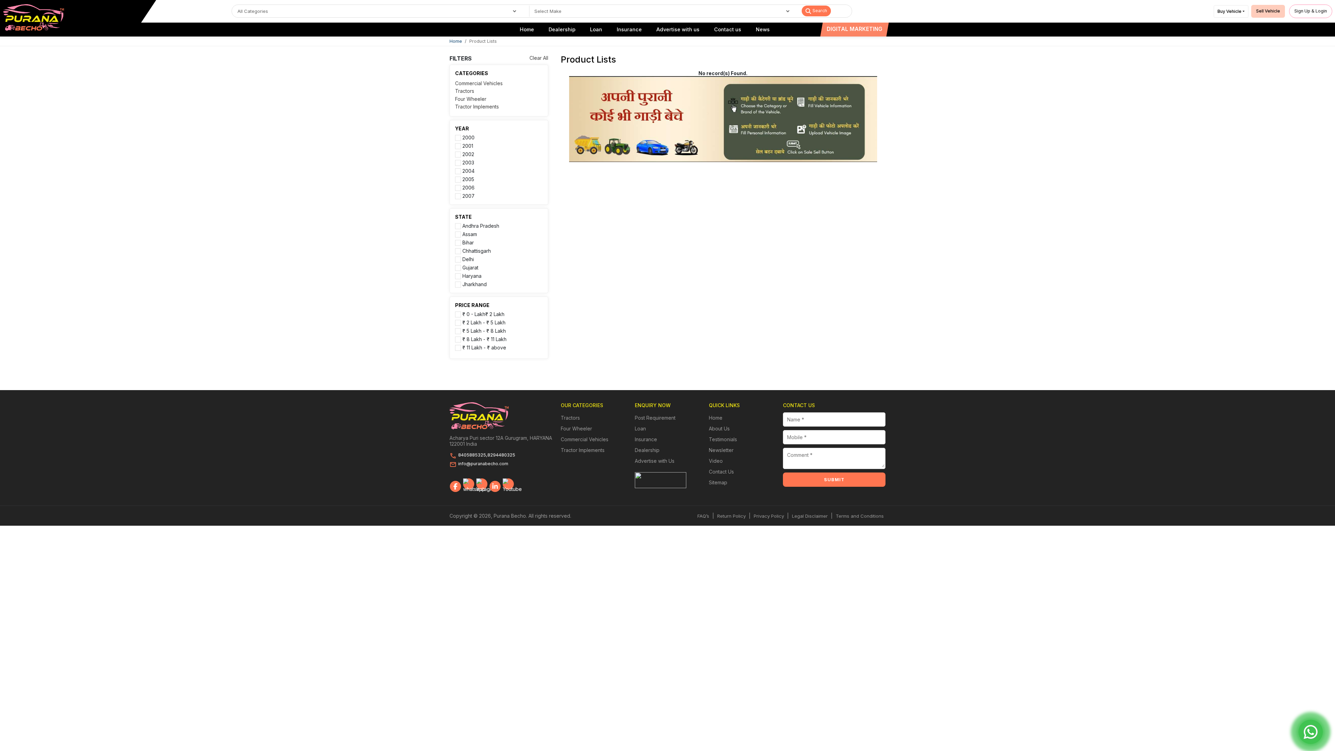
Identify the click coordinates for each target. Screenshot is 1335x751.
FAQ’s (703, 516)
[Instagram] (481, 484)
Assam (469, 234)
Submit (834, 479)
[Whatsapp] (1310, 732)
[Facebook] (455, 486)
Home (527, 29)
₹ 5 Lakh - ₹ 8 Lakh (484, 330)
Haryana (472, 275)
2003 (468, 162)
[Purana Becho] (34, 17)
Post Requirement (655, 418)
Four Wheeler (470, 99)
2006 (468, 187)
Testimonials (723, 439)
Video (716, 461)
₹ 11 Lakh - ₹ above (484, 347)
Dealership (562, 29)
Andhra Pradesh (480, 225)
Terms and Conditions (860, 516)
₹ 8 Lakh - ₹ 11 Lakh (484, 339)
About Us (719, 428)
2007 (468, 195)
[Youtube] (508, 484)
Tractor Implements (477, 107)
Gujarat (470, 267)
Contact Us (721, 472)
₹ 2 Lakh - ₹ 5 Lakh (483, 322)
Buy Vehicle (1229, 11)
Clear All (538, 58)
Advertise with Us (654, 461)
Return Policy (731, 516)
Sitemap (718, 482)
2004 (468, 170)
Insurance (629, 29)
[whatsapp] (468, 484)
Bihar (468, 242)
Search (819, 10)
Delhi (468, 259)
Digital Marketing (854, 29)
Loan (596, 29)
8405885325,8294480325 (486, 455)
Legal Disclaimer (810, 516)
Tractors (464, 91)
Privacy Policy (769, 516)
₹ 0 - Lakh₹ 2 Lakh (483, 314)
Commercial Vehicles (479, 83)
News (763, 29)
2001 (467, 145)
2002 (468, 154)
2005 (468, 179)
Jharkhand (474, 284)
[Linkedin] (495, 486)
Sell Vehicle (1268, 11)
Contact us (727, 29)
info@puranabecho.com (483, 463)
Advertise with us (677, 29)
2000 (468, 137)
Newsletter (721, 450)
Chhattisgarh (476, 250)
